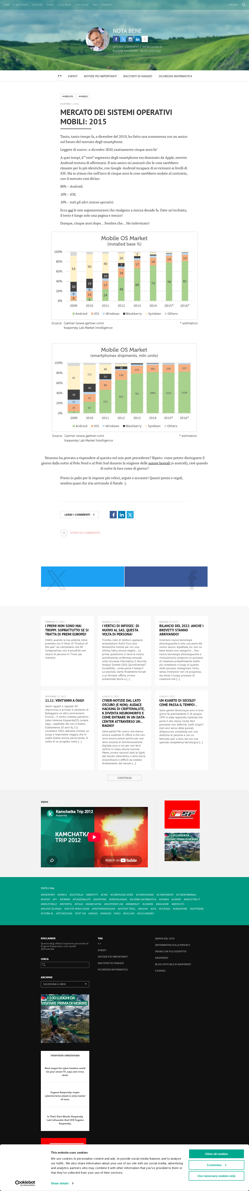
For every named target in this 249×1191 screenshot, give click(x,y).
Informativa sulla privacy (172, 945)
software (198, 908)
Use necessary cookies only (216, 1176)
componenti (166, 894)
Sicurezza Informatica (175, 76)
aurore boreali (159, 463)
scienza (165, 908)
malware (163, 904)
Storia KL (47, 913)
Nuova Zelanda (52, 908)
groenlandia (119, 899)
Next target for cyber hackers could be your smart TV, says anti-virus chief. (65, 1071)
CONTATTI (107, 4)
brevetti (93, 894)
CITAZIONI (37, 4)
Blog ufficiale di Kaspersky (173, 964)
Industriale (49, 904)
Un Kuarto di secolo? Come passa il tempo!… (178, 702)
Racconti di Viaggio (137, 76)
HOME (6, 4)
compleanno (146, 894)
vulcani (129, 913)
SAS (154, 908)
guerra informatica (143, 899)
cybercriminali (187, 894)
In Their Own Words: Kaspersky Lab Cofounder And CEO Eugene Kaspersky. (65, 1120)
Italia (79, 904)
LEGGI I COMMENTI (80, 514)
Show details (60, 1183)
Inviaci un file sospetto (171, 951)
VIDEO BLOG (82, 4)
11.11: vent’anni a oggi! (64, 700)
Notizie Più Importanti (100, 76)
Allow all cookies (216, 1154)
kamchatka (94, 904)
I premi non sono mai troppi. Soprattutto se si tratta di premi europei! (67, 630)
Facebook (116, 39)
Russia (144, 908)
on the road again (77, 908)
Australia (77, 894)
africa (63, 894)
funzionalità (82, 899)
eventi (46, 899)
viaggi (94, 913)
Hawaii (165, 899)
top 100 (81, 913)
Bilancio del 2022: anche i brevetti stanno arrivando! (181, 630)
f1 (55, 899)
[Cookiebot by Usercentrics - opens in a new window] (25, 1183)
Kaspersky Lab (114, 904)
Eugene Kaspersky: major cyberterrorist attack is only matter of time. (65, 1096)
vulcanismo (146, 913)
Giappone (100, 899)
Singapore (180, 908)
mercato (178, 904)
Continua (124, 778)
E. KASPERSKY (21, 4)
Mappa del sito (164, 938)
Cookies (160, 970)
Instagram (130, 39)
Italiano (233, 4)
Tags (95, 4)
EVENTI (50, 4)
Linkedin (137, 39)
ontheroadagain (104, 908)
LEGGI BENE (64, 4)
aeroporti (48, 894)
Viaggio (106, 913)
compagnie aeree (122, 894)
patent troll (127, 908)
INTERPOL (66, 904)
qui (70, 210)
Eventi (72, 76)
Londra (148, 904)
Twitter (123, 39)
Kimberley (133, 904)
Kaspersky (161, 958)
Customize (214, 1164)
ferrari (65, 899)
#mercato (67, 96)
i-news (177, 899)
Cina (105, 894)
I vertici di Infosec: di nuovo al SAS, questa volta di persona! (120, 630)
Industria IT (192, 899)
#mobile (83, 96)
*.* (59, 76)
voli (118, 913)
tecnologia (65, 913)
